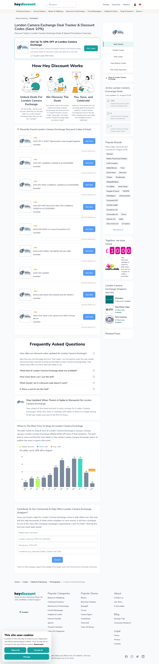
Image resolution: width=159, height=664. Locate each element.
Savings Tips (119, 618)
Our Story (118, 602)
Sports (138, 11)
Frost (122, 168)
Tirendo (109, 177)
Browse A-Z (118, 229)
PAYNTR (126, 191)
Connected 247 (112, 200)
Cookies (117, 643)
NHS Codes (118, 57)
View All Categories (56, 631)
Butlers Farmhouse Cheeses (117, 158)
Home (17, 582)
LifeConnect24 (124, 196)
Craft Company (112, 163)
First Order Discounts (118, 70)
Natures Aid (111, 219)
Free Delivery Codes (118, 63)
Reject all (15, 650)
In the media (119, 606)
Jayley (121, 219)
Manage (26, 657)
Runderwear (120, 177)
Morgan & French (113, 191)
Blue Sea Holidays (88, 602)
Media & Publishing (22, 18)
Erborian (110, 154)
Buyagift (84, 606)
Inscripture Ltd (112, 210)
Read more (39, 644)
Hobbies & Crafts (110, 11)
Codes (25, 582)
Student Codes (118, 50)
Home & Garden (39, 11)
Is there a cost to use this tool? (34, 389)
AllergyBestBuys (112, 182)
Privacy (117, 639)
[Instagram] (131, 657)
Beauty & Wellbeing (55, 11)
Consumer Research (122, 622)
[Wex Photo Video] (109, 309)
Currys (83, 610)
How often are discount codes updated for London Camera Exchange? (53, 353)
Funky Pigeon (86, 614)
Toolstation (85, 618)
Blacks (83, 597)
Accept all (38, 650)
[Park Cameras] (109, 319)
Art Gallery (110, 186)
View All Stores (87, 627)
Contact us (118, 597)
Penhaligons (111, 196)
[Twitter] (137, 657)
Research (126, 4)
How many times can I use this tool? (37, 376)
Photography (34, 18)
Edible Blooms (112, 168)
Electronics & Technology (75, 11)
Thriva (123, 214)
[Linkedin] (143, 657)
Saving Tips (116, 4)
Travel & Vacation (126, 11)
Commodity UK (112, 214)
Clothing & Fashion (23, 11)
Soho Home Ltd (112, 223)
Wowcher (122, 172)
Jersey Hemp (122, 186)
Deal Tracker (118, 44)
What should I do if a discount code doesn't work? (43, 382)
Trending (106, 4)
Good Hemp (111, 172)
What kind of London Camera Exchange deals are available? (48, 370)
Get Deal (89, 141)
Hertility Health (112, 205)
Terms (116, 635)
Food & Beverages (94, 11)
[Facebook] (126, 657)
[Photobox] (109, 299)
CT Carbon (126, 223)
